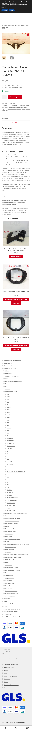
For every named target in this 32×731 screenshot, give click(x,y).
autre (6, 378)
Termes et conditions (9, 688)
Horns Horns (8, 536)
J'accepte (5, 10)
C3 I (8, 459)
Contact (6, 670)
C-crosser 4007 (11, 446)
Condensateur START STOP (12, 518)
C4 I (7, 27)
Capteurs (7, 389)
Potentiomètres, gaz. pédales (13, 557)
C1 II (8, 453)
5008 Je (9, 428)
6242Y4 (23, 109)
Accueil (5, 25)
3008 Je (9, 407)
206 (8, 402)
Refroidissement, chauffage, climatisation (14, 617)
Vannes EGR (8, 588)
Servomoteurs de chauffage (12, 570)
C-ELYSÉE (9, 448)
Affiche (7, 371)
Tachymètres (8, 580)
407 (8, 425)
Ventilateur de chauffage (11, 591)
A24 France (6, 722)
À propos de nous (9, 667)
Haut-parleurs (9, 534)
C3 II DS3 (9, 461)
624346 (28, 109)
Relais (7, 562)
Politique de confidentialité (11, 664)
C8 (7, 482)
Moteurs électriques (10, 547)
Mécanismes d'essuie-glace (12, 539)
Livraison (6, 673)
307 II (8, 415)
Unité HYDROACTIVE (10, 583)
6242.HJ (10, 109)
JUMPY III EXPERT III (12, 497)
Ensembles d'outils (8, 604)
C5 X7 (8, 479)
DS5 (8, 487)
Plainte (6, 682)
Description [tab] (5, 118)
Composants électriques (14, 25)
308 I (8, 417)
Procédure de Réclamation (11, 685)
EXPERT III (10, 492)
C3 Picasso (10, 464)
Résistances (8, 565)
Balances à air (9, 384)
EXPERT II (9, 490)
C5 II (8, 477)
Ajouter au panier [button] (16, 257)
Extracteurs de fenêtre (11, 529)
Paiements (7, 679)
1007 (8, 394)
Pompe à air (8, 552)
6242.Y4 (14, 109)
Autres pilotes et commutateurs (13, 381)
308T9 (8, 420)
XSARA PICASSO (11, 510)
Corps (5, 601)
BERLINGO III (10, 443)
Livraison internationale (10, 676)
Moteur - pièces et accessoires (11, 609)
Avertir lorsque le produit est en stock (16, 299)
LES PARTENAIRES (12, 500)
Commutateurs (9, 516)
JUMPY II (9, 495)
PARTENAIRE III (11, 505)
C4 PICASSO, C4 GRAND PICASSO (20, 105)
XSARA (9, 508)
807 (8, 435)
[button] (28, 35)
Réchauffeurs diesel (10, 560)
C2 (7, 456)
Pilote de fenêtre (9, 549)
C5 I (8, 474)
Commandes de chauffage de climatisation (16, 513)
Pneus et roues (7, 614)
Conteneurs (6, 598)
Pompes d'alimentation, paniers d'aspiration (17, 554)
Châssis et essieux (8, 365)
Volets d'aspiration (10, 596)
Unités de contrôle (10, 585)
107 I (8, 397)
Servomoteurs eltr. (10, 573)
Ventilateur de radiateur (11, 593)
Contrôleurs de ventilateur (12, 521)
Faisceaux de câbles (10, 531)
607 (8, 433)
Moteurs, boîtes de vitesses (10, 611)
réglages (3, 7)
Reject (11, 10)
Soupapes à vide (9, 578)
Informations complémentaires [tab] (10, 123)
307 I (8, 412)
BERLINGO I (10, 438)
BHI (6, 386)
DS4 (8, 485)
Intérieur (5, 606)
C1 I (8, 451)
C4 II (8, 469)
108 (8, 399)
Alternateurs (8, 373)
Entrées (7, 526)
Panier (24, 727)
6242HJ (19, 109)
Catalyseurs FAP (7, 363)
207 (8, 404)
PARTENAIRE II (11, 503)
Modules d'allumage (10, 541)
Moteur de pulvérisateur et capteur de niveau (17, 544)
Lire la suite (16, 303)
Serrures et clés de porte (11, 567)
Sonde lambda (9, 575)
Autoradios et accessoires (12, 376)
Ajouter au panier (15, 97)
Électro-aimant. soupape (11, 523)
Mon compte (5, 728)
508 (8, 430)
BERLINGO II (10, 441)
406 (8, 422)
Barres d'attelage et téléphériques (12, 360)
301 (8, 409)
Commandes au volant (8, 107)
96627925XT (5, 110)
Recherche (16, 728)
